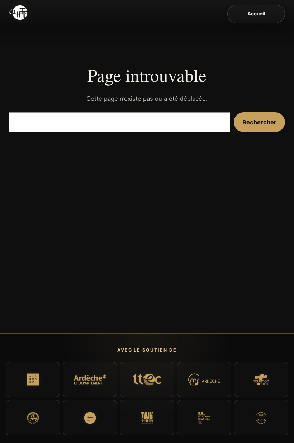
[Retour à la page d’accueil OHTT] (18, 12)
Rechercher (259, 122)
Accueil (256, 14)
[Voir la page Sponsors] (33, 379)
